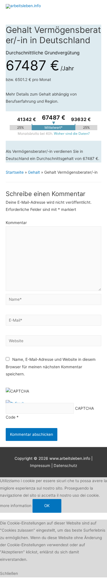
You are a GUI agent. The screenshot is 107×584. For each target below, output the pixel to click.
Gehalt (34, 172)
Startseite (15, 172)
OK (47, 505)
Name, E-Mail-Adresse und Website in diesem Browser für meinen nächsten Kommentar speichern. (51, 366)
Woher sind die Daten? (72, 133)
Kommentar (16, 222)
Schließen (9, 573)
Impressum (40, 465)
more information (15, 505)
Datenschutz (65, 465)
